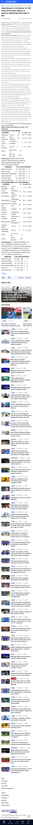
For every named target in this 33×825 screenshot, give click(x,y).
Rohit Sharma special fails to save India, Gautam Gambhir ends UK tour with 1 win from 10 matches (21, 639)
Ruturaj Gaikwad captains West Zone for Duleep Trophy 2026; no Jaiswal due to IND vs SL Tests (21, 525)
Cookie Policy (5, 803)
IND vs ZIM (10, 823)
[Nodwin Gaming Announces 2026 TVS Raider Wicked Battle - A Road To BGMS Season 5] (5, 647)
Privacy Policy (5, 795)
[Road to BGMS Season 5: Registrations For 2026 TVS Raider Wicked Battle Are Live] (5, 378)
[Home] (11, 2)
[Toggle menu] (2, 2)
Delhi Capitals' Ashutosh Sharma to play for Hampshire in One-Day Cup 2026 (20, 490)
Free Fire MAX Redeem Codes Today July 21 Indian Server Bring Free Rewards (21, 406)
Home (2, 778)
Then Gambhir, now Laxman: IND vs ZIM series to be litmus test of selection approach (20, 471)
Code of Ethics (5, 805)
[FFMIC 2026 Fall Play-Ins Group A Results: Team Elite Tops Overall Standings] (5, 442)
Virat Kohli (4, 786)
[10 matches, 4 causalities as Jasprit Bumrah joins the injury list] (5, 718)
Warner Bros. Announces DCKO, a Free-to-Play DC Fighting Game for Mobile (20, 333)
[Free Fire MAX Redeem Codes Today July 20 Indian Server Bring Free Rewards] (5, 629)
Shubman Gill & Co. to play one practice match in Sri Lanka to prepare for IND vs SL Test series (20, 534)
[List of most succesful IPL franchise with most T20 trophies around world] (5, 760)
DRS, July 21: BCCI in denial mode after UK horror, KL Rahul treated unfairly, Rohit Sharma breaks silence (21, 424)
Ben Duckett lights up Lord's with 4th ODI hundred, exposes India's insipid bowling (20, 701)
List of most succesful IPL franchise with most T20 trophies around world (21, 761)
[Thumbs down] (9, 277)
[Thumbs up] (3, 277)
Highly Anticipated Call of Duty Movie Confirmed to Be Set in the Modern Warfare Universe (20, 752)
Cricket (4, 273)
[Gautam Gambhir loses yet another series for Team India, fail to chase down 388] (5, 681)
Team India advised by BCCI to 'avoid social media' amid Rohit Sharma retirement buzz (21, 770)
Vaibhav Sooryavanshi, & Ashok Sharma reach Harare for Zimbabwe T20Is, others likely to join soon (21, 553)
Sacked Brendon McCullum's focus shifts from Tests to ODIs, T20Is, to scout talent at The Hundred (21, 396)
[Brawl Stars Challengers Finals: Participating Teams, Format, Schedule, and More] (5, 479)
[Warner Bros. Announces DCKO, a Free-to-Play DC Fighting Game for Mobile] (5, 332)
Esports (13, 338)
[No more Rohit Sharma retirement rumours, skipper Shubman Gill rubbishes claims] (5, 593)
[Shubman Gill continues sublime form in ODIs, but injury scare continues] (5, 673)
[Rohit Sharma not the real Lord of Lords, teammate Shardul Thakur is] (5, 585)
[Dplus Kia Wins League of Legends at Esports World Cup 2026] (5, 611)
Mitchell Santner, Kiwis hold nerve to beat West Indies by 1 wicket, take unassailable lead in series (21, 570)
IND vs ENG (4, 781)
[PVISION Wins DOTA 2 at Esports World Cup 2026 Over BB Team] (5, 577)
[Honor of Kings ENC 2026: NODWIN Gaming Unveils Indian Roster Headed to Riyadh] (5, 341)
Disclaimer (4, 798)
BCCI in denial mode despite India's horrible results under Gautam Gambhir (20, 544)
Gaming (13, 329)
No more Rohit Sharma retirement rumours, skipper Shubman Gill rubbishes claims (20, 594)
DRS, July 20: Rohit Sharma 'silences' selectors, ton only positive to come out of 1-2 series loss (21, 621)
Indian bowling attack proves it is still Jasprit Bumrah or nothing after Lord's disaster (21, 692)
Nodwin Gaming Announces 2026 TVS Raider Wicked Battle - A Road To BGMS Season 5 (21, 649)
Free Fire (13, 402)
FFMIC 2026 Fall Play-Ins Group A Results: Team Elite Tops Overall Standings (20, 443)
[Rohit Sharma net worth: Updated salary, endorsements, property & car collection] (5, 733)
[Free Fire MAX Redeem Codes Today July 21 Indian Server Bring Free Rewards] (5, 404)
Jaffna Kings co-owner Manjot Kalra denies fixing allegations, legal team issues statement (21, 710)
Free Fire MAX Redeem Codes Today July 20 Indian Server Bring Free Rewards (21, 630)
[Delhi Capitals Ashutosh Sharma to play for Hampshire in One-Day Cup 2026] (5, 488)
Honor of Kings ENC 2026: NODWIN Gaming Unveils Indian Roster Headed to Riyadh (20, 342)
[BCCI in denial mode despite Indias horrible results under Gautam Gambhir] (5, 543)
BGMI (12, 368)
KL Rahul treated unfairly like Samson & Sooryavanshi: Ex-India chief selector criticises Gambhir (20, 452)
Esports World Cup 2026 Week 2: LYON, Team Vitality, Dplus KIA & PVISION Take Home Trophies (20, 507)
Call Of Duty (14, 458)
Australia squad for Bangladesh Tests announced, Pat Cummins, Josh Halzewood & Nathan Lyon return (21, 415)
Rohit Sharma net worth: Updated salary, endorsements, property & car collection (20, 735)
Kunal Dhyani (7, 18)
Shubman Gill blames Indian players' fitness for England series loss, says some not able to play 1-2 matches (21, 604)
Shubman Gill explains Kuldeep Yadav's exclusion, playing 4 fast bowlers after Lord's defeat (20, 516)
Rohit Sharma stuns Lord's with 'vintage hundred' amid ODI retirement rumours (19, 665)
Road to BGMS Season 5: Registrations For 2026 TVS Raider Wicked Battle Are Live (20, 380)
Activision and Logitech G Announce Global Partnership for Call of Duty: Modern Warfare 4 (21, 462)
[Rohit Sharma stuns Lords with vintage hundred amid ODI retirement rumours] (5, 664)
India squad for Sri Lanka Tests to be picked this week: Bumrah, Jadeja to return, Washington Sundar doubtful (16, 296)
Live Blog (13, 678)
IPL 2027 (3, 783)
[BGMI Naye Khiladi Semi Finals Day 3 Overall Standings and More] (5, 387)
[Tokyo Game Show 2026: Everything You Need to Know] (5, 725)
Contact (3, 793)
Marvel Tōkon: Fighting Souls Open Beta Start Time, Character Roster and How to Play (20, 434)
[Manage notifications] (29, 816)
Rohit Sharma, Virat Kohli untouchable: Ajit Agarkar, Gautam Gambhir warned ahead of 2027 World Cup (11, 325)
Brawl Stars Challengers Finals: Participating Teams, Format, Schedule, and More (19, 480)
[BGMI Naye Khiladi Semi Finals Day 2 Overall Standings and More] (5, 656)
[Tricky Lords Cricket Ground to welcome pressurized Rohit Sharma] (5, 742)
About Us (3, 800)
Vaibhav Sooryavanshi (7, 788)
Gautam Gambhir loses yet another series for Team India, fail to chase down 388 (20, 682)
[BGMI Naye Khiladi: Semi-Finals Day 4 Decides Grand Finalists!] (5, 370)
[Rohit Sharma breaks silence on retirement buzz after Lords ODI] (5, 560)
